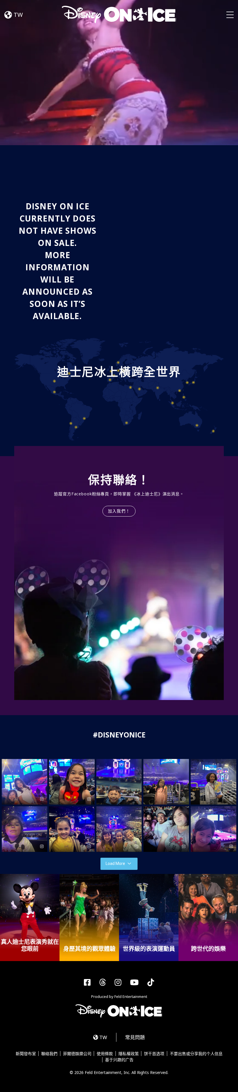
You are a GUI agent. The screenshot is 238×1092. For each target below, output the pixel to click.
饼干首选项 (154, 1053)
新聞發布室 (26, 1053)
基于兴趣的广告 (119, 1059)
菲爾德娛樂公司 (77, 1053)
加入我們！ (119, 511)
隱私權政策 (128, 1053)
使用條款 (105, 1053)
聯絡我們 (49, 1053)
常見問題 (135, 1037)
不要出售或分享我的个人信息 (196, 1053)
